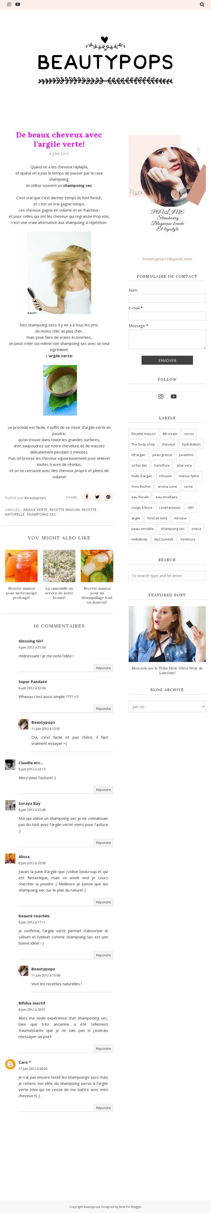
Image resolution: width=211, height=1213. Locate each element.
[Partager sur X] (97, 497)
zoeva (196, 528)
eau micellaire (167, 497)
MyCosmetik (163, 539)
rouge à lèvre (141, 507)
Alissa (24, 856)
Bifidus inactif (32, 1003)
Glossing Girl (31, 640)
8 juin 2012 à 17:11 (32, 922)
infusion (165, 476)
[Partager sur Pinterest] (108, 497)
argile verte (35, 509)
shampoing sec (41, 514)
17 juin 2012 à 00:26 (33, 1069)
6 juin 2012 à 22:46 (32, 810)
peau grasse (162, 454)
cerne (188, 486)
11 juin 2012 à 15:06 (45, 975)
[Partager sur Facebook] (86, 497)
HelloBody (139, 539)
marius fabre (189, 476)
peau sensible (142, 528)
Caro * (25, 1062)
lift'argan (138, 454)
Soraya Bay (29, 803)
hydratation (191, 444)
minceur (180, 518)
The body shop (143, 444)
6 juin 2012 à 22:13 (32, 769)
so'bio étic (139, 465)
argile (135, 518)
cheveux (168, 444)
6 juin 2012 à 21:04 (32, 647)
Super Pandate (33, 681)
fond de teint (157, 518)
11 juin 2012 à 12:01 (45, 729)
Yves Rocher (141, 486)
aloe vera (184, 465)
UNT (191, 507)
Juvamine (186, 454)
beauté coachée (34, 915)
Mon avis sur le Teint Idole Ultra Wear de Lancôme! (167, 670)
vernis (189, 433)
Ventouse (188, 539)
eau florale (140, 497)
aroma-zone (167, 486)
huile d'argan (141, 476)
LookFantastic (170, 507)
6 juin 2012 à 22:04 (32, 688)
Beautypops (43, 722)
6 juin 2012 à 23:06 (32, 863)
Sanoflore (162, 465)
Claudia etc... (31, 762)
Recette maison (65, 509)
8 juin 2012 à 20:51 (32, 1009)
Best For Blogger (130, 1207)
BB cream (170, 433)
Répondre (103, 668)
